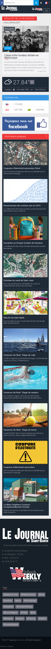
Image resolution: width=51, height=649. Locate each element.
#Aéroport (8, 618)
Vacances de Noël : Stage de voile (19, 355)
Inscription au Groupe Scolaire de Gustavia (23, 243)
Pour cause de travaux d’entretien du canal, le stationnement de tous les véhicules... (22, 285)
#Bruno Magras (10, 613)
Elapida (21, 640)
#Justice (19, 618)
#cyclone (8, 600)
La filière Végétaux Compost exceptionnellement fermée (17, 505)
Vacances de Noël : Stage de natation (21, 392)
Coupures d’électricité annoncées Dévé (22, 168)
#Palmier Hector (28, 595)
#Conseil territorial (24, 607)
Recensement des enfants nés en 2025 (22, 205)
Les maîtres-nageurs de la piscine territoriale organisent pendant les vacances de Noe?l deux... (23, 397)
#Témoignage (30, 600)
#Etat (33, 613)
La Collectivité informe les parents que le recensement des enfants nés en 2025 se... (25, 210)
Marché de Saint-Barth (14, 318)
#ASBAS (42, 618)
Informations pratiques (15, 136)
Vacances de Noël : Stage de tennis (20, 430)
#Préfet (24, 613)
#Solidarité (8, 607)
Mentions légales (6, 646)
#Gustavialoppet (11, 624)
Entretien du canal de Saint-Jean (18, 280)
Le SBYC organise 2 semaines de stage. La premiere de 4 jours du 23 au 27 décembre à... (25, 359)
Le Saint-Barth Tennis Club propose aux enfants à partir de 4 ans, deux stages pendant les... (23, 434)
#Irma (41, 595)
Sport (8, 48)
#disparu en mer (11, 595)
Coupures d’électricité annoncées (19, 467)
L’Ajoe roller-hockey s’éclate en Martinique (21, 56)
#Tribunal (31, 618)
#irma (17, 600)
